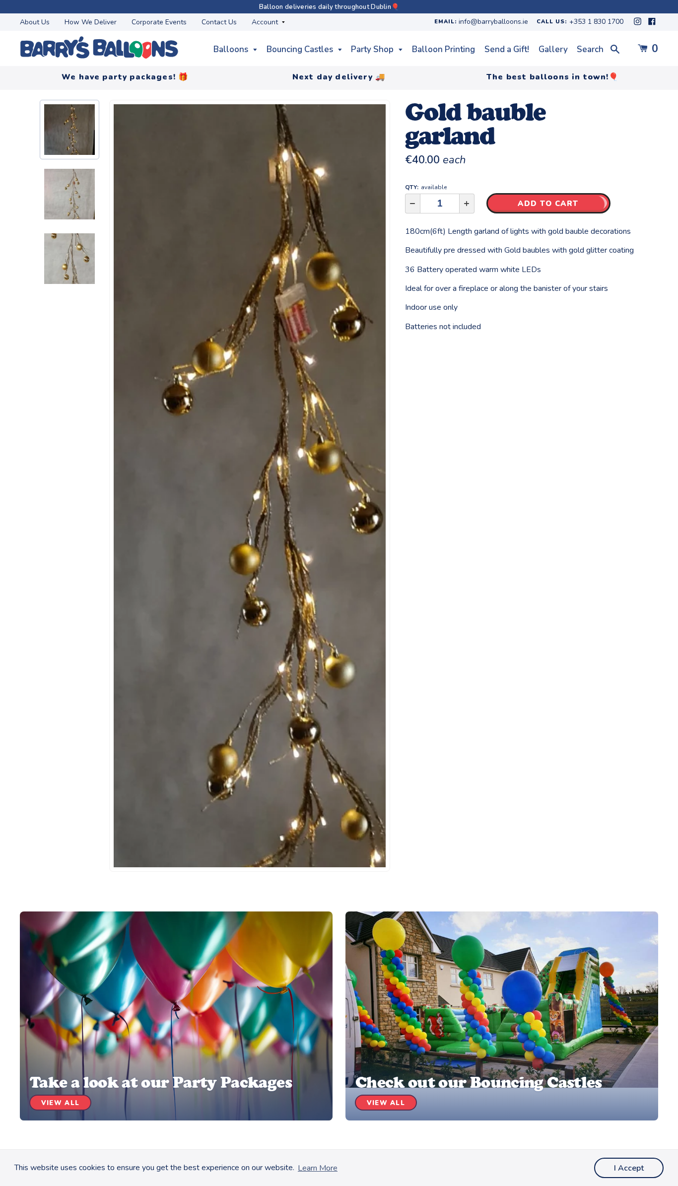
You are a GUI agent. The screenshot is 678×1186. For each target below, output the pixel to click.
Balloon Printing (443, 49)
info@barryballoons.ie (493, 22)
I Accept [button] (629, 1168)
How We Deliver (91, 22)
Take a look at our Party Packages (161, 1082)
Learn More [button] (318, 1168)
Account (266, 22)
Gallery (553, 49)
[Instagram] (638, 24)
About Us (35, 22)
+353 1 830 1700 (596, 22)
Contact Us (219, 22)
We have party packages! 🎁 (125, 76)
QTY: (426, 187)
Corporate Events (159, 22)
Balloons (231, 49)
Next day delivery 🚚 (339, 76)
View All (60, 1103)
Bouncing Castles (301, 49)
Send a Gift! (506, 49)
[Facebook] (652, 24)
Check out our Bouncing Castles (478, 1082)
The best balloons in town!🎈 (552, 76)
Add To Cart (548, 204)
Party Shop (373, 49)
